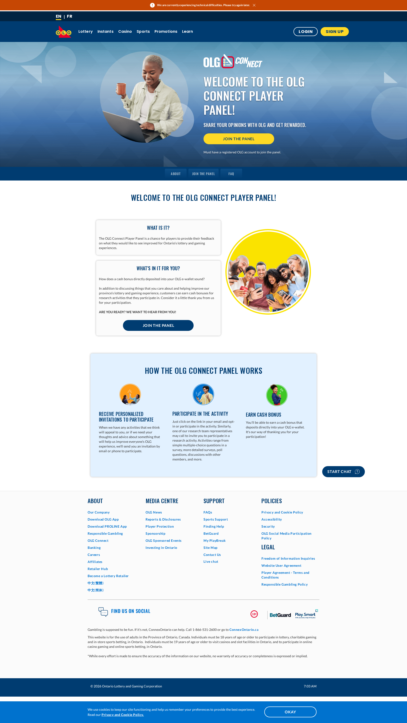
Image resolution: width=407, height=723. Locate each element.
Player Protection (160, 526)
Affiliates (95, 562)
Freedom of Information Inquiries (288, 558)
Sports (143, 31)
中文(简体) (96, 590)
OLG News (154, 512)
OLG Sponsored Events (164, 540)
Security (268, 526)
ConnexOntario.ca (244, 630)
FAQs (208, 512)
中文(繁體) (96, 583)
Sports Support (216, 519)
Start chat (340, 471)
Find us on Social (130, 610)
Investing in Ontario (161, 548)
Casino (125, 31)
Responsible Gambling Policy (284, 584)
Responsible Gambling (105, 533)
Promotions (166, 31)
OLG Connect (98, 540)
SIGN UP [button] (335, 31)
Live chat (211, 561)
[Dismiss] (254, 5)
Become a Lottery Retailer (108, 576)
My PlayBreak (215, 540)
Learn (187, 31)
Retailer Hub (98, 569)
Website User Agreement (281, 565)
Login (306, 31)
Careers (94, 555)
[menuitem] (176, 174)
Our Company (99, 512)
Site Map (211, 548)
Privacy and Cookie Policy (282, 512)
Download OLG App (103, 519)
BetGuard (211, 533)
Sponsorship (156, 533)
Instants (106, 31)
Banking (94, 548)
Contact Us (212, 555)
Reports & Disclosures (163, 519)
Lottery (85, 31)
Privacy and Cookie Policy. (123, 715)
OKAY (290, 712)
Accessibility (271, 519)
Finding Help (214, 526)
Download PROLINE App (107, 526)
